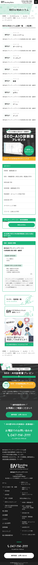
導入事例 (5, 511)
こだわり (5, 519)
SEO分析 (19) (8, 182)
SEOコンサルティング (10, 502)
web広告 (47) (8, 200)
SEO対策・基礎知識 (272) (12, 188)
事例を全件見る (22, 225)
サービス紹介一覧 (9, 487)
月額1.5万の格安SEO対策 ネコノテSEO (11, 506)
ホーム (4, 483)
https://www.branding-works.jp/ (19, 469)
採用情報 (5, 527)
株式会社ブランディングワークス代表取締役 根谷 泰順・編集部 (19, 39)
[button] (2, 365)
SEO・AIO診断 (9, 498)
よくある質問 (6, 523)
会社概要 (5, 515)
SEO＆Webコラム (25, 498)
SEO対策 (7, 491)
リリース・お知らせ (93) (11, 211)
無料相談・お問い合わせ (19, 414)
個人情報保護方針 (7, 535)
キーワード (27, 493)
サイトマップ (6, 531)
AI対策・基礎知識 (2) (10, 170)
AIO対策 (7, 494)
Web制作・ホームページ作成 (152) (14, 194)
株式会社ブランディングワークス (21, 562)
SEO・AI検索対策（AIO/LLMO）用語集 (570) (18, 176)
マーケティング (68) (10, 205)
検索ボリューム (26, 488)
